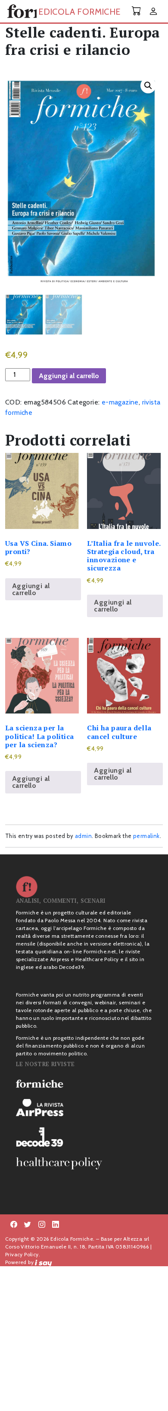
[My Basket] (136, 11)
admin (83, 835)
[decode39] (84, 1137)
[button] (148, 85)
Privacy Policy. (22, 1254)
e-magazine (120, 402)
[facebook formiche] (14, 1224)
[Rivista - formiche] (84, 1083)
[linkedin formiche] (55, 1224)
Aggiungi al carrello (69, 376)
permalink (146, 835)
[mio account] (153, 12)
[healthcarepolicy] (84, 1163)
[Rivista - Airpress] (84, 1108)
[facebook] (42, 1224)
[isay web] (43, 1262)
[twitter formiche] (27, 1224)
